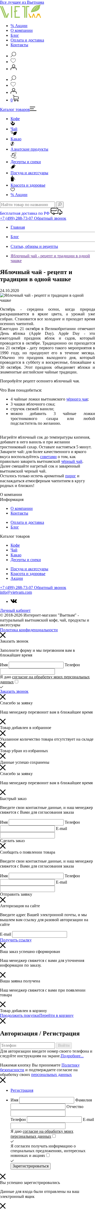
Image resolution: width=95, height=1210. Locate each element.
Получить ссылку (16, 940)
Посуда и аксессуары (29, 173)
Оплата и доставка (27, 40)
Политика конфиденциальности (29, 630)
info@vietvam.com (16, 592)
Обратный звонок (50, 218)
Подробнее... (72, 1056)
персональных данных (51, 1074)
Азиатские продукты (29, 149)
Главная (18, 227)
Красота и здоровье (28, 185)
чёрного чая (77, 399)
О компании (22, 30)
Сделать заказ (12, 840)
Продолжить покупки (19, 1015)
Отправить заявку (16, 894)
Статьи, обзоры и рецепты (34, 246)
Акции (19, 194)
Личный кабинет (15, 610)
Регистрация (22, 1090)
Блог (15, 35)
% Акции (19, 25)
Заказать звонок (14, 691)
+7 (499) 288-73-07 (17, 218)
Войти (64, 1045)
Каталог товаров (15, 109)
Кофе (15, 118)
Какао (16, 139)
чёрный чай (71, 461)
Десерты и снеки (26, 162)
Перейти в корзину (56, 1015)
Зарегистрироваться (31, 1166)
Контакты (19, 45)
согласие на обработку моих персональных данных (42, 1133)
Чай (14, 129)
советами (48, 456)
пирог (70, 476)
